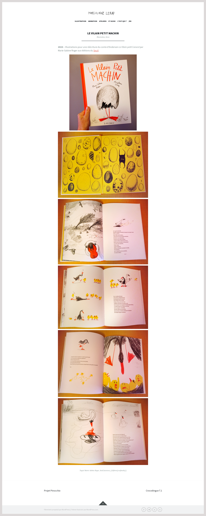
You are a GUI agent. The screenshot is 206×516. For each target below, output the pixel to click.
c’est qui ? (122, 21)
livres (107, 37)
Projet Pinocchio (52, 490)
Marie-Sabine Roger (92, 470)
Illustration (80, 21)
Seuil (95, 50)
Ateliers (102, 21)
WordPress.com (92, 509)
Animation (92, 21)
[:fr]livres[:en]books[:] (118, 470)
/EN (130, 21)
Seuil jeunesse (105, 470)
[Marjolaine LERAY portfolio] (103, 13)
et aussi (111, 21)
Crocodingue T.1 (154, 490)
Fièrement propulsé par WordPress (57, 509)
